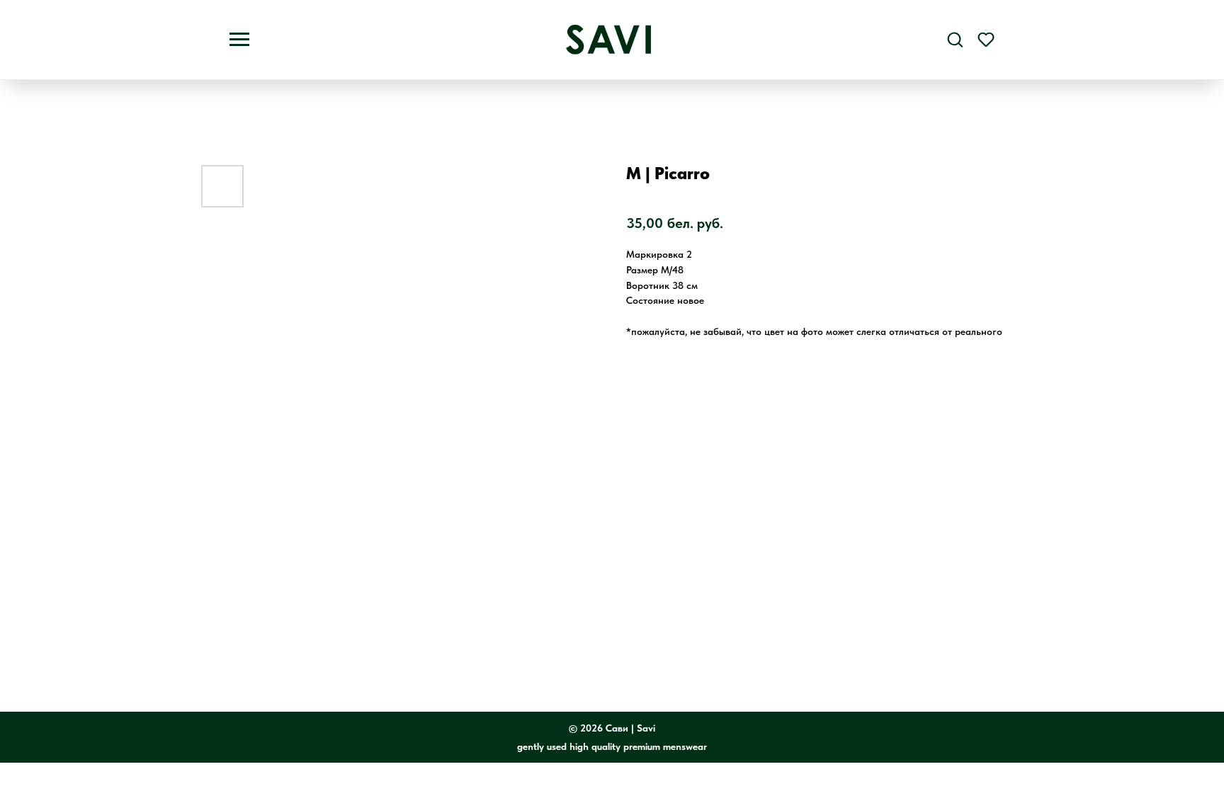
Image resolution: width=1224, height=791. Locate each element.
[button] (954, 38)
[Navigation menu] (239, 40)
